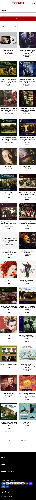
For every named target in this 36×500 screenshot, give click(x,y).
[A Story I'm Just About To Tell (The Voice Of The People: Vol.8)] (27, 182)
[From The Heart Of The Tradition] (27, 240)
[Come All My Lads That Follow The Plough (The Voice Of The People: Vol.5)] (8, 69)
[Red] (8, 324)
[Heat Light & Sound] (27, 156)
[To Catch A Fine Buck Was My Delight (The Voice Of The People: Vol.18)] (8, 295)
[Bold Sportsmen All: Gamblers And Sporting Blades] (27, 354)
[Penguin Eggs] (8, 40)
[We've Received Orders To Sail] (8, 182)
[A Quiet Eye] (8, 156)
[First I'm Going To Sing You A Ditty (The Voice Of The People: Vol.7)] (8, 127)
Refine (18, 19)
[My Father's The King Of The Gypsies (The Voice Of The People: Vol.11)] (8, 98)
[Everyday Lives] (8, 383)
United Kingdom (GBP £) (8, 480)
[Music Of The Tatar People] (8, 354)
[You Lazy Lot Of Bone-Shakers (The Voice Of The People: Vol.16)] (27, 211)
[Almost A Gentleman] (27, 269)
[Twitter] (9, 492)
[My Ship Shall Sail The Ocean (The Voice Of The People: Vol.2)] (27, 69)
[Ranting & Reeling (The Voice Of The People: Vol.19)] (27, 40)
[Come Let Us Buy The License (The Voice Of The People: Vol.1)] (27, 127)
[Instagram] (5, 492)
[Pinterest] (12, 492)
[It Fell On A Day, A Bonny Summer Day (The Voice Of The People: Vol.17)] (27, 295)
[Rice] (8, 269)
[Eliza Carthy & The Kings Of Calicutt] (27, 383)
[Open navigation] (4, 3)
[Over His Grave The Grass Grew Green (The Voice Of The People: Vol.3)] (8, 411)
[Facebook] (2, 492)
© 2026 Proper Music (6, 496)
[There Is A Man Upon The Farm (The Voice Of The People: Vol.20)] (27, 324)
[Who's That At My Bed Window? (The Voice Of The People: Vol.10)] (27, 98)
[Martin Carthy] (27, 411)
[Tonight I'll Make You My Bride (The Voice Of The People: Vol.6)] (8, 211)
